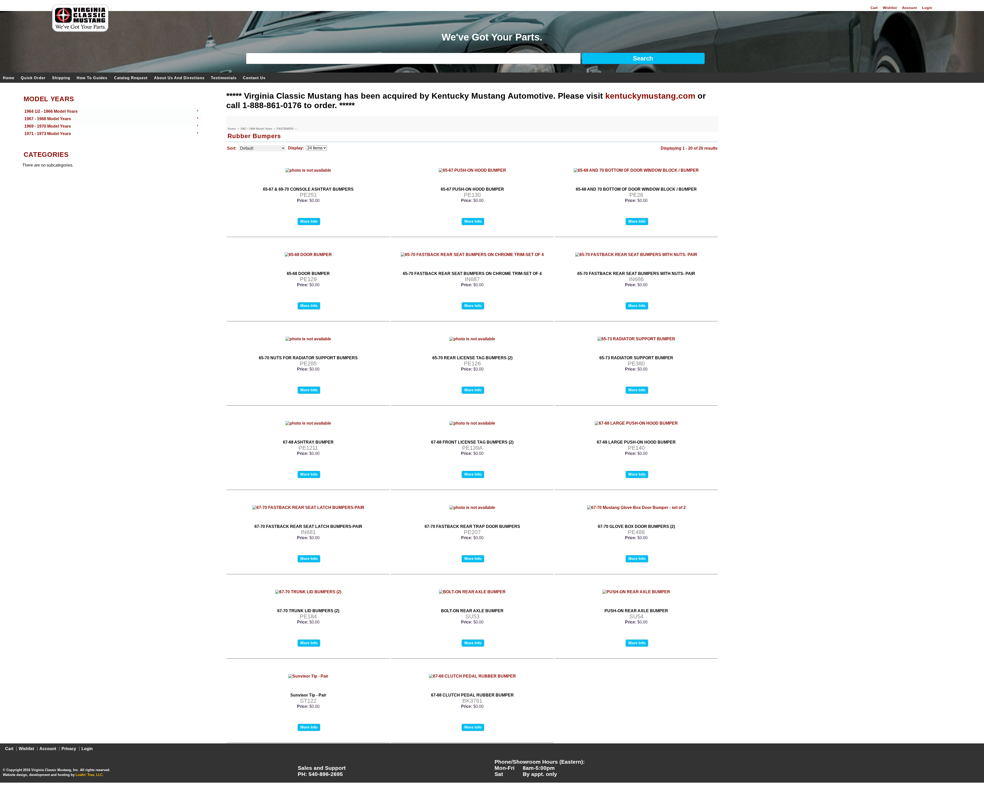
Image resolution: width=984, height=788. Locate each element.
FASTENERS (285, 128)
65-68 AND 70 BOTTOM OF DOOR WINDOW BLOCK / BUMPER (636, 189)
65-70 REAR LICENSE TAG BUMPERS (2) (472, 358)
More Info (308, 221)
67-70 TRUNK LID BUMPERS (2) (308, 611)
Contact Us (254, 77)
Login (927, 8)
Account (909, 8)
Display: (296, 148)
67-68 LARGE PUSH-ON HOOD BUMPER (636, 442)
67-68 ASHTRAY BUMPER (308, 442)
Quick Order (33, 77)
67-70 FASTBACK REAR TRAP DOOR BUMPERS (472, 526)
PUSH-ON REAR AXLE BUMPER (636, 611)
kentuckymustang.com (650, 95)
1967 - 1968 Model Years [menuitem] (47, 119)
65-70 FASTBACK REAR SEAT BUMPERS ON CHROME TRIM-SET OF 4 (472, 273)
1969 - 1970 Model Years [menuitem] (47, 126)
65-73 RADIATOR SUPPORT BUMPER (636, 358)
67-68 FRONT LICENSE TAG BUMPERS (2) (472, 442)
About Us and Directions (179, 77)
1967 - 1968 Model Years (256, 128)
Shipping (61, 77)
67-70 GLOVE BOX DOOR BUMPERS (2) (636, 526)
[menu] (112, 122)
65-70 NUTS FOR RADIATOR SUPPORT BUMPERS (308, 358)
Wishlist (890, 8)
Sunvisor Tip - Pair (308, 695)
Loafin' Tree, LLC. (90, 775)
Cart (874, 8)
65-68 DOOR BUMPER (308, 273)
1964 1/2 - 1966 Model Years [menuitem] (51, 111)
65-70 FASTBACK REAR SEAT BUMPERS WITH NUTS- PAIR (636, 273)
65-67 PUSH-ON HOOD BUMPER (472, 189)
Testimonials (224, 77)
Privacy (68, 748)
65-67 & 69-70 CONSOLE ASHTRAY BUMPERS (308, 189)
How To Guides (92, 77)
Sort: (232, 148)
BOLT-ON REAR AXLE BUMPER (472, 611)
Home (8, 77)
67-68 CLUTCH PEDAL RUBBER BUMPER (472, 695)
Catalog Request (131, 77)
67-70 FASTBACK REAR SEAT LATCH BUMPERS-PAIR (308, 526)
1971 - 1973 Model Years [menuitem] (47, 133)
